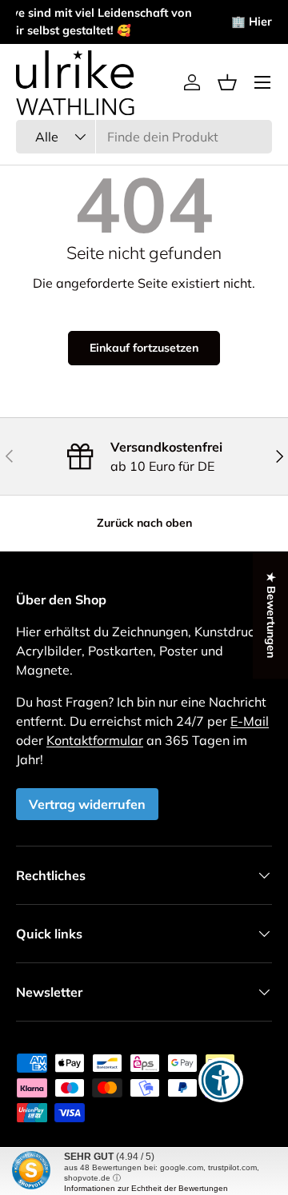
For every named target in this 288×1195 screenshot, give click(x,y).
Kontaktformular (94, 740)
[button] (227, 82)
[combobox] (144, 136)
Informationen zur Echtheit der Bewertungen (146, 1188)
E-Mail (249, 721)
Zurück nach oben (144, 523)
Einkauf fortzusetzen (144, 348)
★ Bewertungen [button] (271, 615)
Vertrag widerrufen (87, 804)
